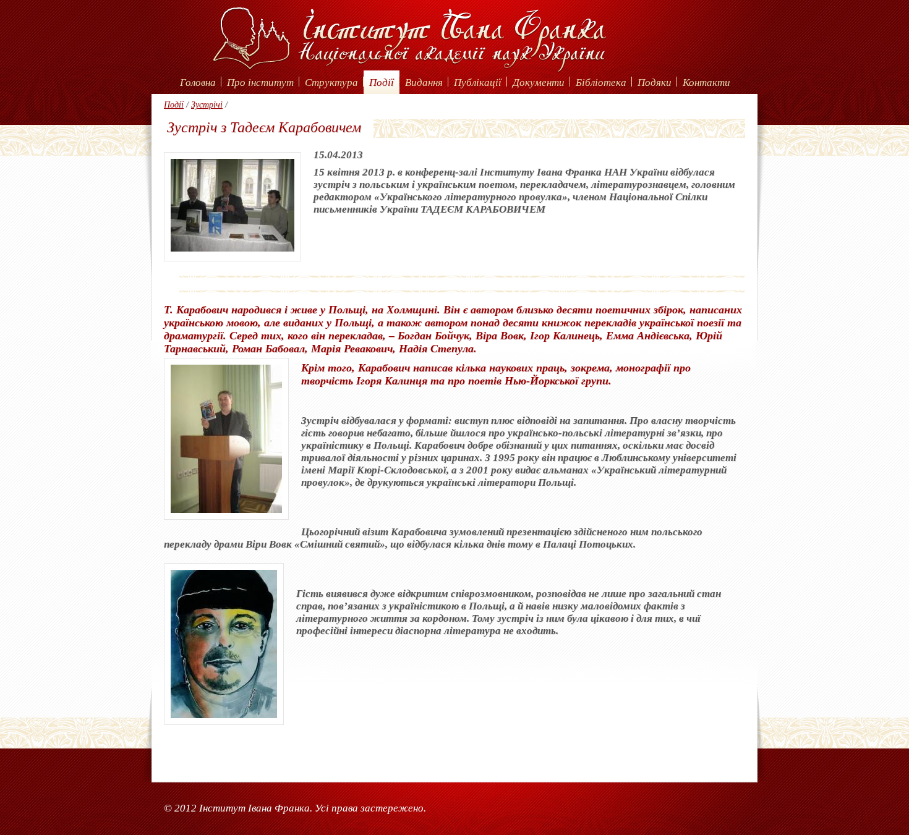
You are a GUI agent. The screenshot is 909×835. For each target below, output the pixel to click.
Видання (424, 82)
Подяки (655, 82)
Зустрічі (207, 104)
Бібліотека (601, 82)
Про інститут (260, 82)
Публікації (477, 82)
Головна (198, 82)
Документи (539, 82)
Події (381, 82)
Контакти (706, 82)
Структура (331, 82)
